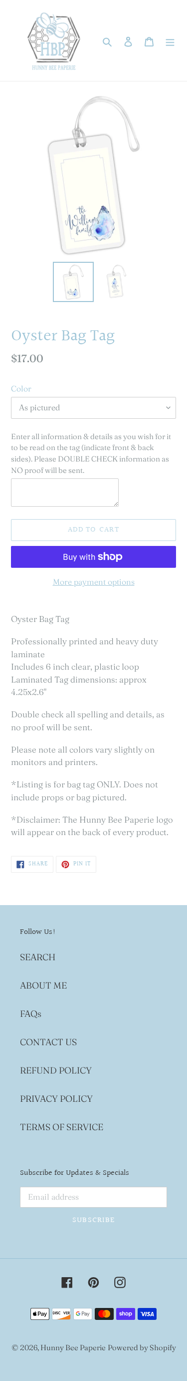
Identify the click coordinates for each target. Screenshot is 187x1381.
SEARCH (37, 957)
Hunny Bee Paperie (73, 1347)
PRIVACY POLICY (56, 1098)
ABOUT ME (43, 985)
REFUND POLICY (56, 1070)
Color (21, 388)
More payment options (94, 582)
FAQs (30, 1013)
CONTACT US (48, 1042)
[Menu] (170, 40)
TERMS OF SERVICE (61, 1127)
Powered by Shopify (142, 1347)
